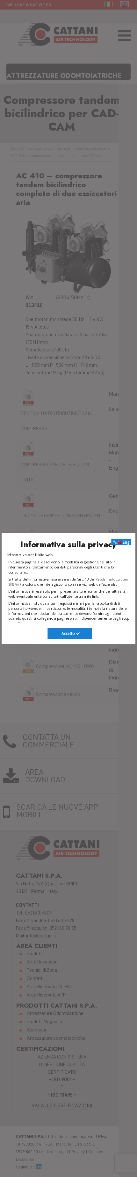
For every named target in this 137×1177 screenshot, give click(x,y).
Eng (125, 542)
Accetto (68, 633)
